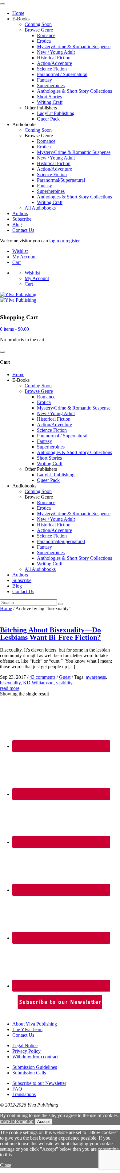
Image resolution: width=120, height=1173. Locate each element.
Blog (17, 224)
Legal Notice (25, 1045)
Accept (43, 1121)
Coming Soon (38, 24)
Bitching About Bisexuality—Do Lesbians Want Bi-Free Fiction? (50, 633)
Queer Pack (48, 118)
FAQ (17, 1088)
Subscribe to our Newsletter (39, 1083)
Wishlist (20, 251)
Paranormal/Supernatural (61, 180)
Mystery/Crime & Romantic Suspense (73, 46)
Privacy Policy (26, 1051)
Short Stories (49, 96)
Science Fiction (52, 68)
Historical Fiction (53, 57)
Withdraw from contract (35, 1056)
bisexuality (10, 682)
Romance (46, 35)
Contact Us (23, 230)
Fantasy (44, 80)
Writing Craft (49, 102)
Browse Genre (39, 29)
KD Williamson (38, 682)
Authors (20, 213)
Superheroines (51, 85)
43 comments (42, 677)
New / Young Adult (56, 52)
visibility (64, 682)
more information (17, 1121)
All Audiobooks (40, 207)
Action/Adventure (54, 63)
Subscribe (21, 219)
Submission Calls (29, 1072)
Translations (24, 1094)
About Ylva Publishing (34, 1023)
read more (9, 688)
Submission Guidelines (34, 1067)
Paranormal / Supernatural (62, 74)
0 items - (14, 329)
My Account (24, 256)
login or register (64, 240)
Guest (64, 677)
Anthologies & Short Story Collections (74, 91)
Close (5, 1165)
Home (18, 13)
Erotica (44, 41)
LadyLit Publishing (55, 113)
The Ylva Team (27, 1029)
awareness (96, 677)
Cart (16, 262)
